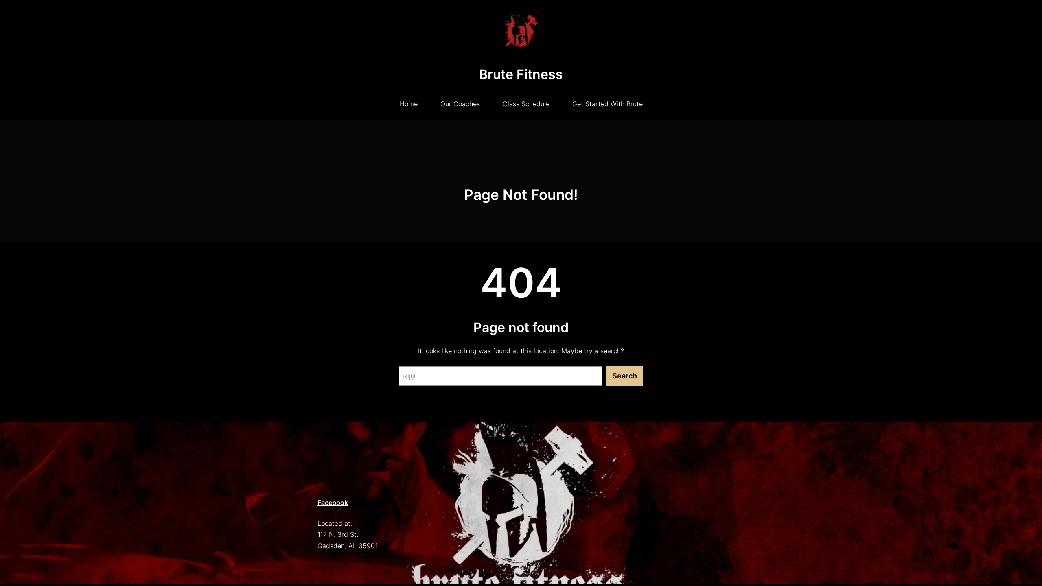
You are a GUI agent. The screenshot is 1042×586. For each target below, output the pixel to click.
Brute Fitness (521, 74)
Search (624, 376)
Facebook (332, 503)
